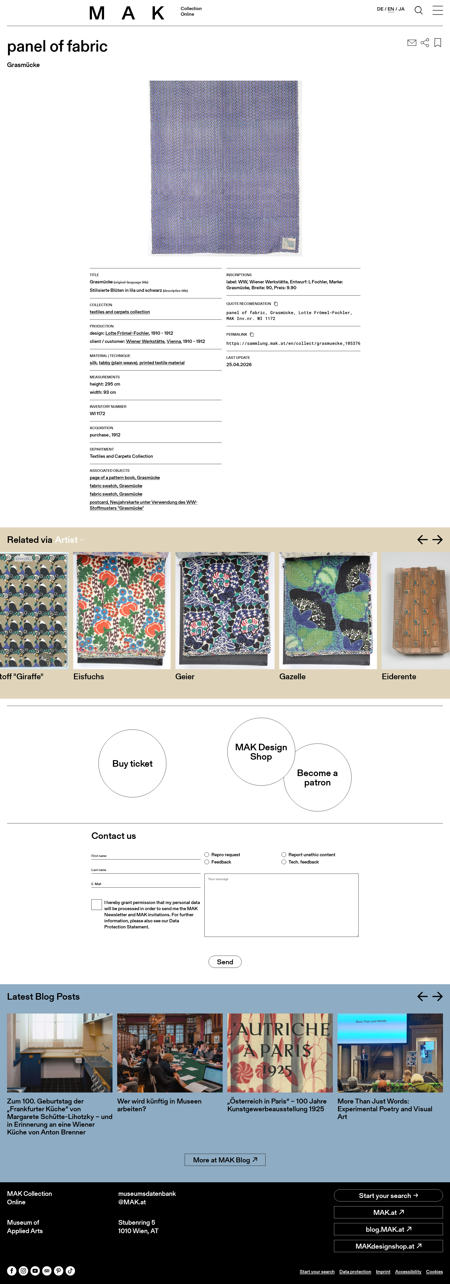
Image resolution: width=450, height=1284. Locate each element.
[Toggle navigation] (438, 11)
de (380, 9)
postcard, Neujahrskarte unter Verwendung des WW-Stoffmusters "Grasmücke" (144, 505)
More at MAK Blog (221, 1160)
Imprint (383, 1271)
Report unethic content (312, 854)
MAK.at (385, 1212)
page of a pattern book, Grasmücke (125, 478)
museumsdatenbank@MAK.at (147, 1197)
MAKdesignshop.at (385, 1246)
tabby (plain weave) (118, 363)
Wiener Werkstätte (145, 341)
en (391, 9)
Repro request (225, 854)
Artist (66, 539)
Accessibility (408, 1271)
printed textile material (162, 363)
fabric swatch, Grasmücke (116, 486)
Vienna (174, 341)
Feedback (221, 862)
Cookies (434, 1271)
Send (225, 962)
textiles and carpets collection (120, 312)
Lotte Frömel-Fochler (127, 333)
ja (401, 9)
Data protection (355, 1271)
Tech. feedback (304, 862)
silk (93, 363)
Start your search (385, 1195)
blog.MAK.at (385, 1229)
